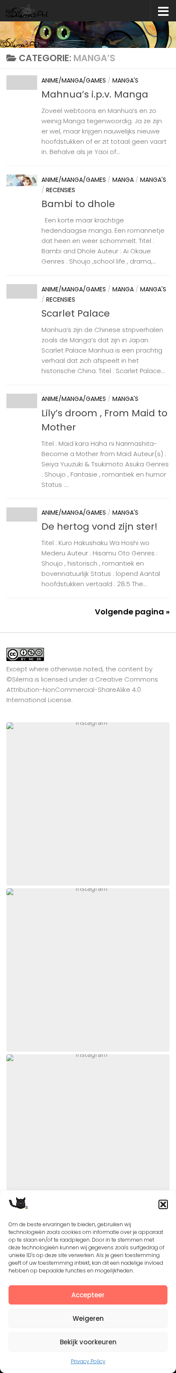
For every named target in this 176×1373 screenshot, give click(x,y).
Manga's (125, 80)
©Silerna (19, 679)
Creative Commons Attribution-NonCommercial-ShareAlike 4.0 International (82, 689)
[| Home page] (34, 10)
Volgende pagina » (132, 611)
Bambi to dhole (78, 204)
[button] (163, 1204)
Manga (123, 179)
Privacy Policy (88, 1361)
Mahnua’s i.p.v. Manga (94, 94)
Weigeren (88, 1318)
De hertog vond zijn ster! (99, 526)
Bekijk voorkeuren (88, 1341)
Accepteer (88, 1294)
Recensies (60, 190)
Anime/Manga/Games (73, 80)
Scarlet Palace (75, 313)
